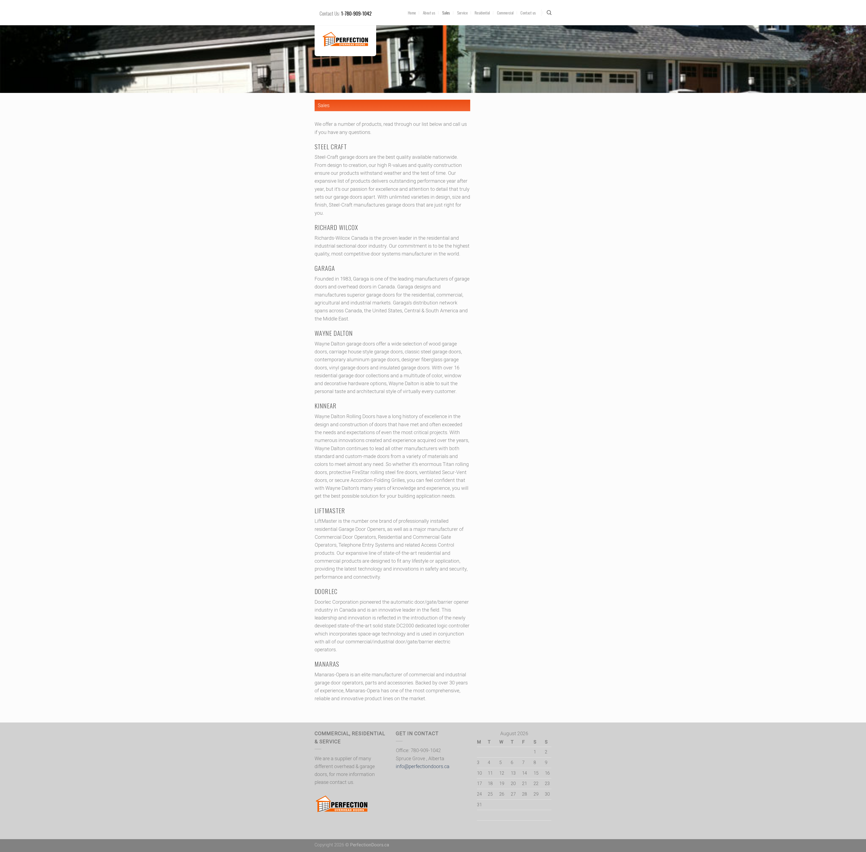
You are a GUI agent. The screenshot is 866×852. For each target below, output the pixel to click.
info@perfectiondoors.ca (422, 766)
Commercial (505, 13)
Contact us (528, 13)
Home (412, 13)
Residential (482, 13)
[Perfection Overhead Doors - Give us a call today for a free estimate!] (345, 39)
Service (462, 13)
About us (429, 13)
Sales (446, 13)
